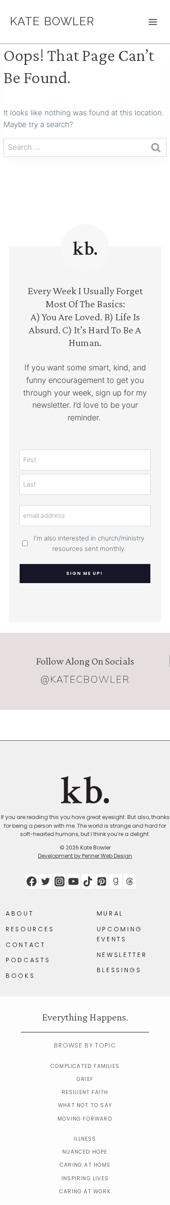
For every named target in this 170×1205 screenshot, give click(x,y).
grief (85, 1079)
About (20, 913)
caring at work (85, 1191)
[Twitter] (45, 881)
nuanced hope (84, 1151)
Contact (26, 944)
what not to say (85, 1105)
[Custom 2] (129, 881)
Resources (30, 929)
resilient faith (85, 1092)
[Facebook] (31, 881)
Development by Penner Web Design (85, 855)
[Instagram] (59, 881)
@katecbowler (85, 679)
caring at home (85, 1164)
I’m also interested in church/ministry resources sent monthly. (89, 543)
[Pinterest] (101, 881)
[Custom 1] (115, 881)
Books (20, 975)
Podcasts (28, 960)
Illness (85, 1138)
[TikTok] (88, 881)
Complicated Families (85, 1066)
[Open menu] (152, 21)
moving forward (85, 1118)
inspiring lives (85, 1178)
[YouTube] (73, 881)
